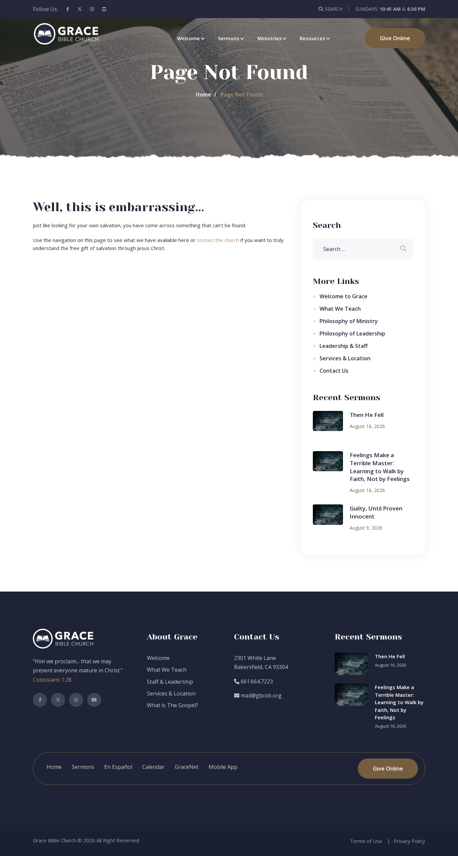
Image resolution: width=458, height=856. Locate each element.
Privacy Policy (409, 841)
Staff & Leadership (170, 681)
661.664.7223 (256, 681)
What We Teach (340, 308)
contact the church (218, 240)
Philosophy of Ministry (349, 321)
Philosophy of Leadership (352, 333)
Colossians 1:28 (52, 679)
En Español (118, 767)
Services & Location (345, 358)
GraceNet (186, 767)
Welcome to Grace (343, 296)
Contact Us (334, 370)
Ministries (269, 38)
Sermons (228, 38)
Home (203, 94)
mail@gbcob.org (260, 695)
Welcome (188, 38)
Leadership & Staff (344, 346)
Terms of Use (366, 841)
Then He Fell (367, 415)
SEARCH (332, 9)
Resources (312, 38)
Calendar (153, 767)
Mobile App (223, 767)
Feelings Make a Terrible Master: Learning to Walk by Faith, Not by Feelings (380, 467)
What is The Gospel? (172, 705)
